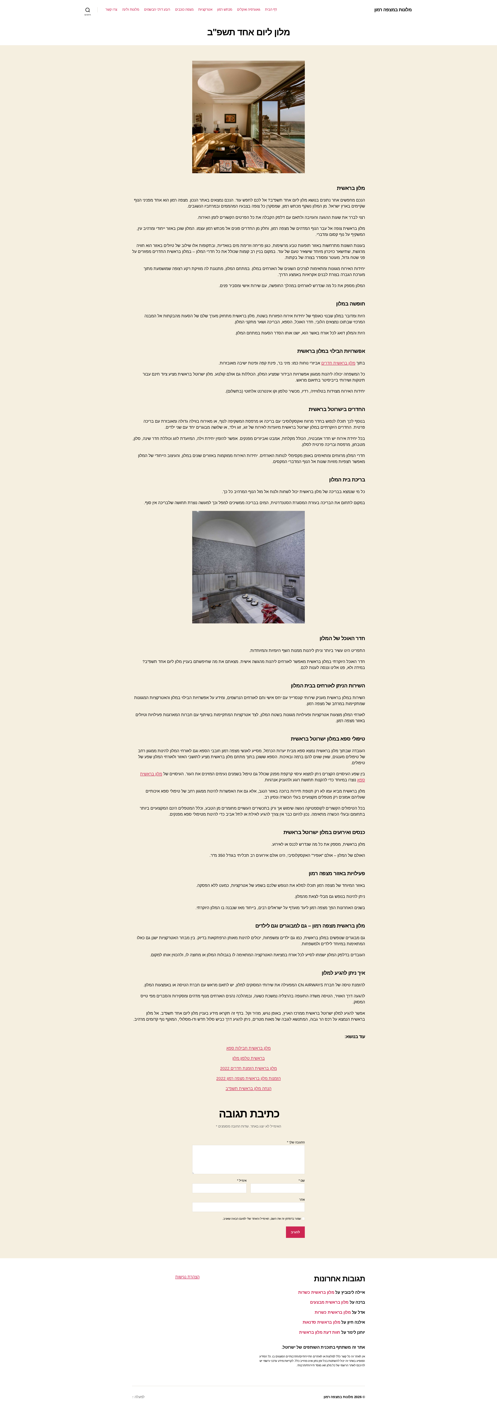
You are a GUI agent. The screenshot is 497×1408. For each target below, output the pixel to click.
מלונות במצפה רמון (393, 9)
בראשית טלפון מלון (248, 1058)
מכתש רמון (224, 9)
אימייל (242, 1180)
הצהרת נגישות (187, 1277)
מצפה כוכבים (184, 9)
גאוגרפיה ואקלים (248, 9)
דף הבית (271, 9)
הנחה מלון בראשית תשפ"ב (248, 1088)
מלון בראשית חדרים (338, 363)
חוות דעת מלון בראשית (319, 1332)
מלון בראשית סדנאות (321, 1322)
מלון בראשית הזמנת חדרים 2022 (248, 1068)
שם (302, 1180)
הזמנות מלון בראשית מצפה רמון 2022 (248, 1078)
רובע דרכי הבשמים (157, 9)
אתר (302, 1199)
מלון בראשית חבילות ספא (248, 1048)
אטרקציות (205, 9)
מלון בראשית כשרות (316, 1292)
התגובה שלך (296, 1142)
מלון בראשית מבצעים (329, 1302)
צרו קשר (111, 9)
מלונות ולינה (130, 9)
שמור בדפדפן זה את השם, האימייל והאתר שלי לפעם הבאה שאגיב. (261, 1218)
